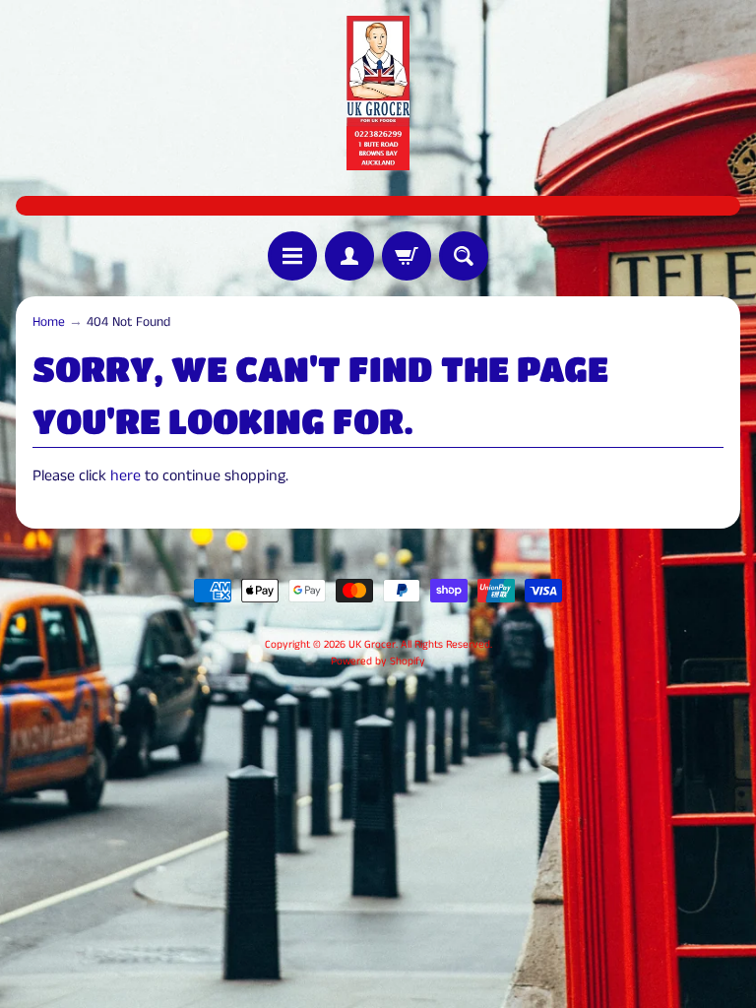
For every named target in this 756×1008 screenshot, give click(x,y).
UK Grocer (372, 645)
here (125, 476)
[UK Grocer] (378, 93)
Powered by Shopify (378, 661)
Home (48, 322)
